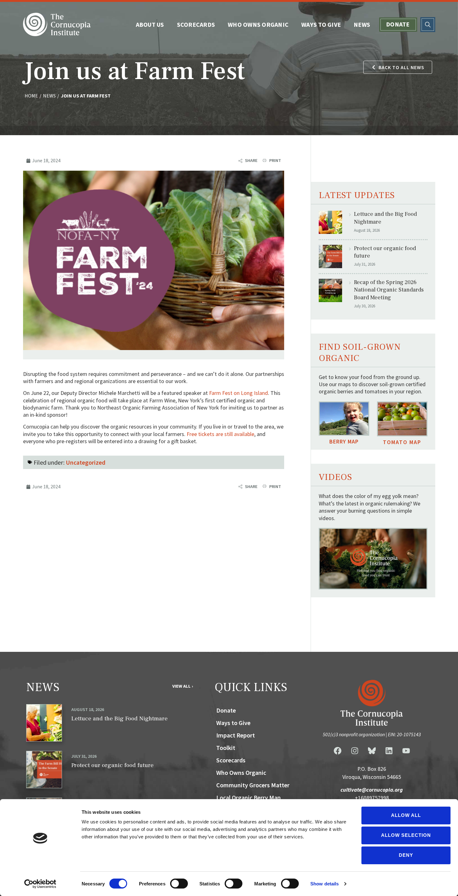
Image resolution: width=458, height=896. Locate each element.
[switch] (179, 884)
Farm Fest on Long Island (238, 392)
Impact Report (235, 735)
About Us (150, 24)
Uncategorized (85, 462)
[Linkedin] (389, 751)
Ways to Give (321, 24)
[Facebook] (337, 751)
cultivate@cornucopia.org (372, 789)
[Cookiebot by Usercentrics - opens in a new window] (40, 884)
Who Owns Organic (258, 24)
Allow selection (406, 835)
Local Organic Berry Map (248, 797)
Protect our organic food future (112, 765)
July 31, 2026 (84, 756)
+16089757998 (372, 797)
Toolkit (225, 747)
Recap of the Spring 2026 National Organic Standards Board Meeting (389, 290)
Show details (324, 883)
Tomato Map (402, 442)
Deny (406, 855)
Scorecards (196, 24)
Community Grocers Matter (252, 785)
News (362, 24)
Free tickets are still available (220, 434)
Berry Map (344, 441)
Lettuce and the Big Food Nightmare (119, 718)
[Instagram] (354, 751)
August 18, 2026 (87, 709)
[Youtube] (406, 751)
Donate (398, 24)
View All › (182, 686)
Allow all (406, 815)
